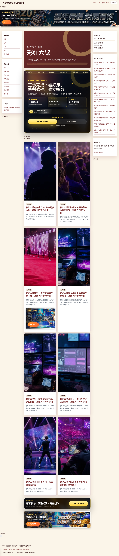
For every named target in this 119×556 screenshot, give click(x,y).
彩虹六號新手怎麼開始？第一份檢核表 (104, 107)
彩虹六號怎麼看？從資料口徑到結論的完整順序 (104, 70)
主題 (98, 2)
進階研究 (6, 94)
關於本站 (19, 549)
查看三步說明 (72, 122)
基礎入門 (6, 67)
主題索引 (5, 549)
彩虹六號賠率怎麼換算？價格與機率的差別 (104, 94)
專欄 (103, 2)
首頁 (5, 39)
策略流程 (6, 79)
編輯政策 (6, 54)
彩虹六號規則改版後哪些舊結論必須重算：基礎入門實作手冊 (73, 210)
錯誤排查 (6, 86)
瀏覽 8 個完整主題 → (33, 63)
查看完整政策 (98, 152)
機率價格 (6, 75)
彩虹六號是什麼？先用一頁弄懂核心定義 (104, 63)
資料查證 (6, 71)
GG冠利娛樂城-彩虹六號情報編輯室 (12, 109)
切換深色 (114, 2)
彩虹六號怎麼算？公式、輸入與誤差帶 (104, 82)
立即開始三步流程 (42, 122)
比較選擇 (6, 90)
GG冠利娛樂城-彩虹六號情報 (13, 3)
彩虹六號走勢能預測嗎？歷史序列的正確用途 (104, 131)
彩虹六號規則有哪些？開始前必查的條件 (104, 76)
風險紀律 (6, 82)
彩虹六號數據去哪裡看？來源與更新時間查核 (104, 119)
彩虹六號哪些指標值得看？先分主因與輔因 (104, 125)
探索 (94, 2)
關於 (107, 2)
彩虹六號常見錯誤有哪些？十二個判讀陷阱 (104, 113)
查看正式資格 (79, 503)
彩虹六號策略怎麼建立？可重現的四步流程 (104, 100)
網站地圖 (26, 549)
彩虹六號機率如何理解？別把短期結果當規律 (104, 88)
